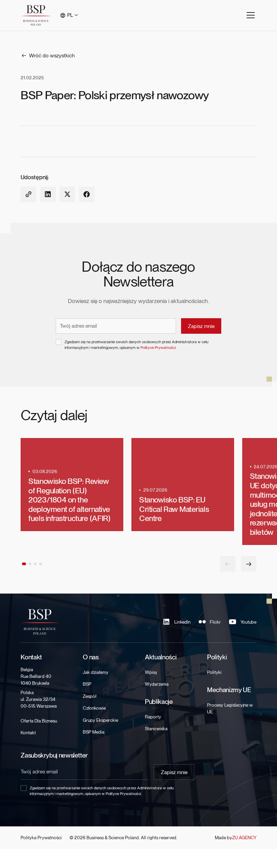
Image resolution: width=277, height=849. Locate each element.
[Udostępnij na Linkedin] (48, 194)
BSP (87, 684)
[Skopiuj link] (28, 194)
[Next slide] (248, 564)
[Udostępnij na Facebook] (87, 194)
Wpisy (151, 672)
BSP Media (93, 732)
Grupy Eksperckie (100, 720)
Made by (235, 837)
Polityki (214, 672)
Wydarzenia (157, 684)
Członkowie (94, 708)
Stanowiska (156, 728)
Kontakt (28, 732)
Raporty (153, 716)
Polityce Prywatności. (158, 347)
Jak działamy (95, 672)
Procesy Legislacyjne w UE (230, 708)
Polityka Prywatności (41, 837)
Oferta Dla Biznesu (39, 720)
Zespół (89, 696)
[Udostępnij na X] (67, 194)
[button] (69, 15)
